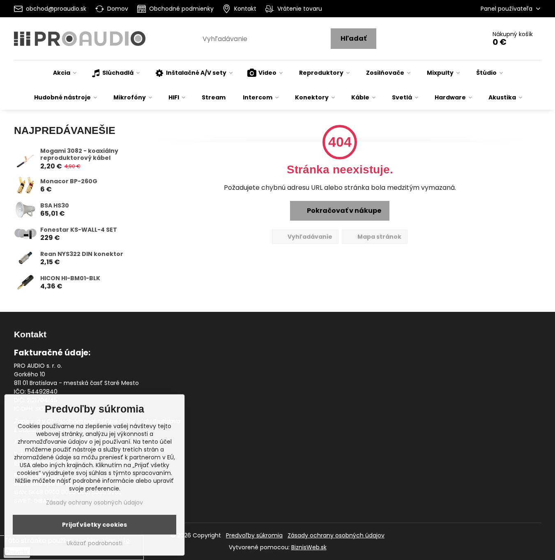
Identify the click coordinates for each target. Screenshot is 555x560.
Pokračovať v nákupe (343, 210)
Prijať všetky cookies (94, 525)
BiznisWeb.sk (309, 547)
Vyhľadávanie (309, 237)
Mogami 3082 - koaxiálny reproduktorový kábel (79, 154)
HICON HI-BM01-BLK (70, 278)
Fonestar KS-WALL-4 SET (78, 230)
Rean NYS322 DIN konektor (81, 254)
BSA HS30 (54, 205)
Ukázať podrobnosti (94, 543)
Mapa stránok (378, 237)
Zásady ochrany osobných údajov (336, 535)
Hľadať (353, 38)
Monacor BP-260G (68, 181)
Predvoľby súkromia (254, 535)
